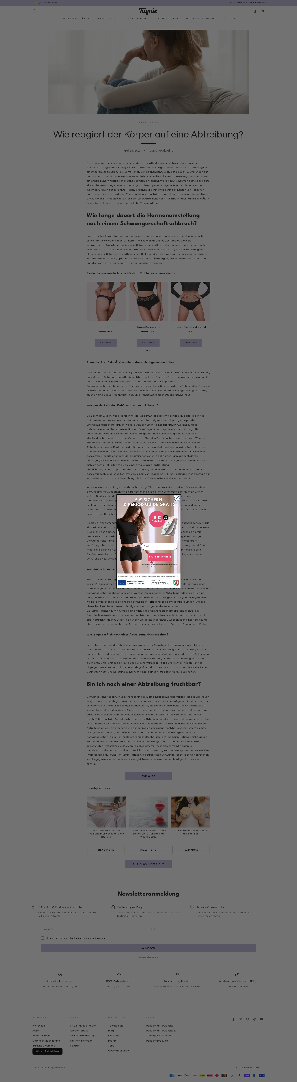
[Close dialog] (176, 498)
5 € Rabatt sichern (160, 556)
